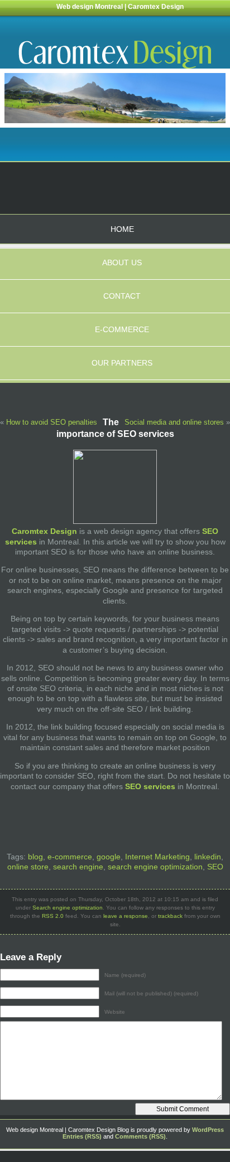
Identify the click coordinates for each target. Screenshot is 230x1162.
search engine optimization (155, 866)
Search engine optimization (67, 908)
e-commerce (69, 856)
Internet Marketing (157, 856)
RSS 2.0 (53, 916)
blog (35, 856)
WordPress (208, 1129)
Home (122, 229)
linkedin (207, 856)
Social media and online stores (174, 422)
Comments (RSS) (140, 1136)
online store (28, 866)
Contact (122, 295)
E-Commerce (122, 329)
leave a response (125, 916)
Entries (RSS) (82, 1136)
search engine (78, 866)
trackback (170, 916)
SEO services (150, 786)
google (109, 856)
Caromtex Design (44, 531)
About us (122, 262)
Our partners (122, 362)
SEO (215, 866)
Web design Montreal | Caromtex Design (120, 7)
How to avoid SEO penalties (51, 422)
